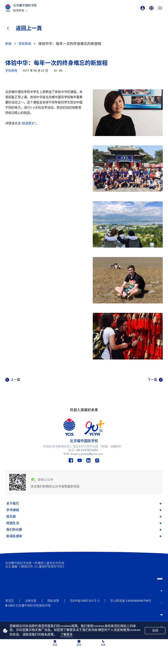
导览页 (9, 600)
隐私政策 (53, 600)
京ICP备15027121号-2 (85, 600)
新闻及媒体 (14, 536)
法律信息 (31, 600)
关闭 (155, 630)
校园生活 (12, 523)
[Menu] (160, 8)
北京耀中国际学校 (25, 5)
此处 (15, 566)
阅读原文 (28, 123)
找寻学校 (18, 10)
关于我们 (12, 503)
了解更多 (66, 634)
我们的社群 (14, 529)
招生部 (11, 516)
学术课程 (12, 510)
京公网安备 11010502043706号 (131, 600)
